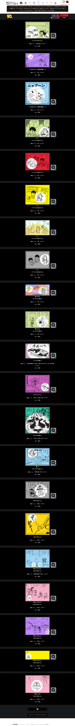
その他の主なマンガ (57, 6)
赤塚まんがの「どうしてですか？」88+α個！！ (58, 8)
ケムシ (38, 503)
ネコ (38, 72)
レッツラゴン (43, 6)
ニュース (47, 4)
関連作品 (55, 4)
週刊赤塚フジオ (12, 8)
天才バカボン (31, 6)
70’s (39, 367)
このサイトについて (22, 724)
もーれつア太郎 (36, 6)
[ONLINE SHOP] (67, 1)
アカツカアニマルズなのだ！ (18, 12)
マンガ (38, 4)
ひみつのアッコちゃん (23, 6)
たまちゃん (34, 4)
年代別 (64, 17)
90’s (39, 74)
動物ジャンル (64, 15)
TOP (7, 12)
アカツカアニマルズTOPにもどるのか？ (37, 714)
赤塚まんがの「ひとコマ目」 (44, 8)
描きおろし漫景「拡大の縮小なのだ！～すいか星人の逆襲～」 (45, 10)
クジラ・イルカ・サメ (39, 363)
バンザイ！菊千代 (19, 8)
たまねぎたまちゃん (50, 6)
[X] (63, 1)
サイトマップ (28, 724)
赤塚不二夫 (51, 4)
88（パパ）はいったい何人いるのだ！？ (27, 10)
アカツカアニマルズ (27, 8)
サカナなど (38, 43)
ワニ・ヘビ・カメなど (49, 363)
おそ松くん (17, 6)
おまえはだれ (30, 363)
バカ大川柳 (30, 4)
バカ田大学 (25, 4)
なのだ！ (21, 4)
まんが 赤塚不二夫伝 (35, 8)
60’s (39, 46)
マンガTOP (12, 6)
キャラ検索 (42, 4)
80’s (39, 440)
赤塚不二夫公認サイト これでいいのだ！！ (12, 3)
